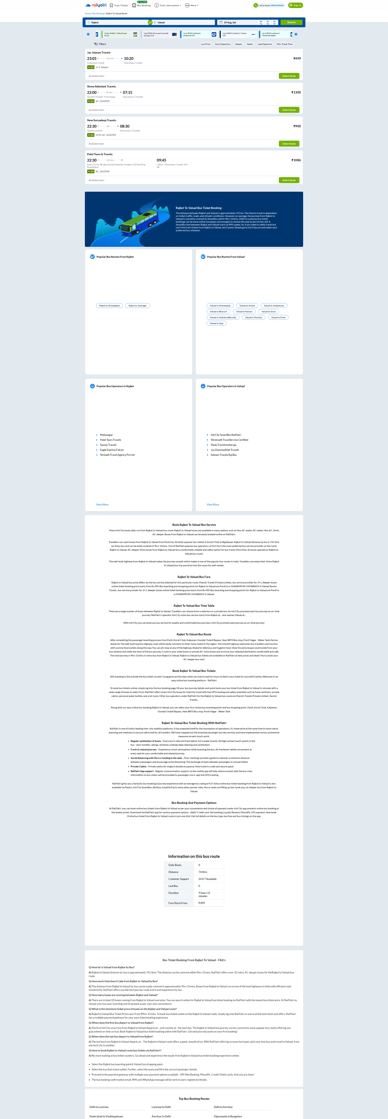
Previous (87, 34)
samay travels (108, 444)
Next (295, 34)
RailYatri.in (290, 1000)
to (99, 1107)
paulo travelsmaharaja (223, 444)
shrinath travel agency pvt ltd (117, 454)
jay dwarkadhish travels (225, 449)
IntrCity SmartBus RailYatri (226, 434)
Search (291, 22)
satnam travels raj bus (224, 454)
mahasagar (106, 434)
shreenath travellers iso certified (229, 439)
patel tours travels (110, 439)
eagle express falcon (112, 449)
